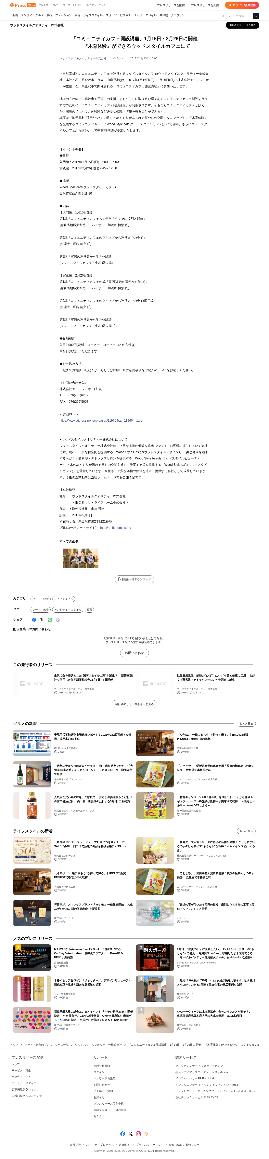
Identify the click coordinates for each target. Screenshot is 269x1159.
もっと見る (246, 723)
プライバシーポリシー (149, 1144)
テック (138, 15)
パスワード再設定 (105, 1078)
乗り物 (164, 15)
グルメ (39, 15)
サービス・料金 (21, 1070)
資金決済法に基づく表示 (184, 1144)
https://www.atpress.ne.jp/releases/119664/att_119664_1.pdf (101, 420)
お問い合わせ (134, 653)
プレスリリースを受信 (205, 5)
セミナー (99, 1116)
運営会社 (75, 1144)
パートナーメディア (24, 1083)
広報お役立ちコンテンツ (27, 1095)
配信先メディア (21, 1076)
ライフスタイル (93, 15)
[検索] (256, 16)
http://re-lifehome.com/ (115, 527)
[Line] (50, 620)
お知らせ (99, 1097)
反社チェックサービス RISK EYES (196, 1097)
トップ (14, 1044)
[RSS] (146, 1133)
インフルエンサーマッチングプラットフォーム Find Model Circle (215, 1091)
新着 (15, 15)
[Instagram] (138, 1133)
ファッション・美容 (67, 15)
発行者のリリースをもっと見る (134, 704)
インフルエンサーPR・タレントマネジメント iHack (207, 1084)
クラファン (178, 15)
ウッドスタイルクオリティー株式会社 (82, 58)
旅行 (49, 15)
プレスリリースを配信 (171, 5)
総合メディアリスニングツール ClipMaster (201, 1072)
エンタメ (26, 15)
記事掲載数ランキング (25, 1089)
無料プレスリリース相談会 (110, 1109)
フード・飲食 (40, 599)
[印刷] (58, 620)
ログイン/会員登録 (244, 5)
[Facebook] (34, 620)
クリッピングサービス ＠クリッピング (199, 1065)
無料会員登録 (102, 1065)
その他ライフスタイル (68, 609)
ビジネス (125, 15)
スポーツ (111, 15)
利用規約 (124, 1144)
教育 (89, 609)
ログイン (99, 1072)
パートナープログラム (100, 1144)
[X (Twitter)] (42, 620)
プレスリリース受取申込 (109, 1103)
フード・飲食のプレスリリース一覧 (47, 1044)
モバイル (151, 15)
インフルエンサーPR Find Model (195, 1078)
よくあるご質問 (103, 1091)
